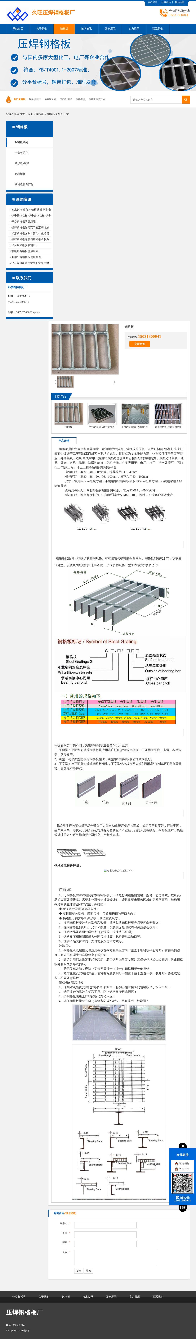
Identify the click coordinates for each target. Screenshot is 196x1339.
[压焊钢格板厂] (40, 4)
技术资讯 (86, 28)
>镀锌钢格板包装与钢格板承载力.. (30, 239)
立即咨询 (139, 344)
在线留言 (152, 2)
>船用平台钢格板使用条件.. (26, 257)
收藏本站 (166, 2)
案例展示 (110, 28)
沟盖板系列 (50, 99)
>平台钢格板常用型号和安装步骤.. (30, 263)
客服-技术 (184, 1169)
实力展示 (134, 28)
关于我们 (41, 28)
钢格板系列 (35, 99)
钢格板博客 (19, 1296)
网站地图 (179, 2)
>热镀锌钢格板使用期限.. (25, 251)
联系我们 (157, 28)
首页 (30, 114)
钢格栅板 (80, 99)
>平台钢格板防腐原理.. (23, 221)
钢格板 (64, 28)
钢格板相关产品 (97, 99)
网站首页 (18, 28)
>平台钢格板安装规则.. (23, 245)
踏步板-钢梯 (66, 99)
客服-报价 (184, 1163)
